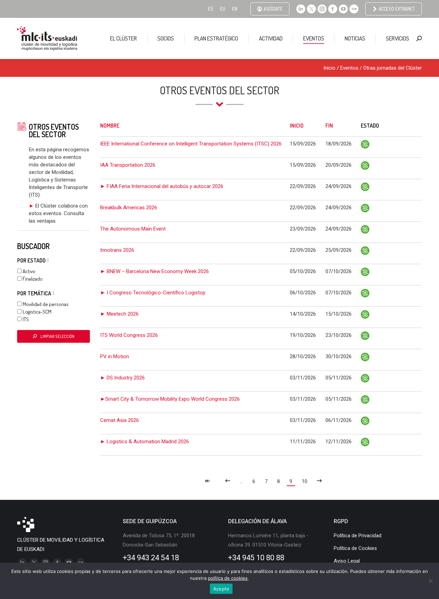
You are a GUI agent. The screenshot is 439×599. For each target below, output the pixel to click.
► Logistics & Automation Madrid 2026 (144, 441)
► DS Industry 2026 (122, 378)
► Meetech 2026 (119, 314)
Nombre (109, 125)
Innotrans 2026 (117, 250)
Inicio (329, 68)
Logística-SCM (36, 311)
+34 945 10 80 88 (256, 557)
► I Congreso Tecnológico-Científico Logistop (152, 293)
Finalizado (32, 278)
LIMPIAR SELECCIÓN (57, 336)
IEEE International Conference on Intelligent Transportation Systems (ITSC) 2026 (191, 144)
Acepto (221, 588)
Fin (329, 125)
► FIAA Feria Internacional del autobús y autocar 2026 (161, 186)
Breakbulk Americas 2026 (128, 207)
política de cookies (228, 578)
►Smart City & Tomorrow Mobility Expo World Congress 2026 (170, 399)
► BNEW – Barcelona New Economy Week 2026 (154, 271)
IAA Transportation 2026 (127, 165)
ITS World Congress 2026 (129, 335)
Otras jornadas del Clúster (392, 68)
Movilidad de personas (45, 304)
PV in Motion (114, 356)
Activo (28, 271)
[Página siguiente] (319, 481)
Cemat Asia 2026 (119, 420)
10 (304, 481)
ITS (25, 319)
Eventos (349, 68)
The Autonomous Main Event (133, 229)
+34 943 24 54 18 (151, 557)
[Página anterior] (227, 481)
